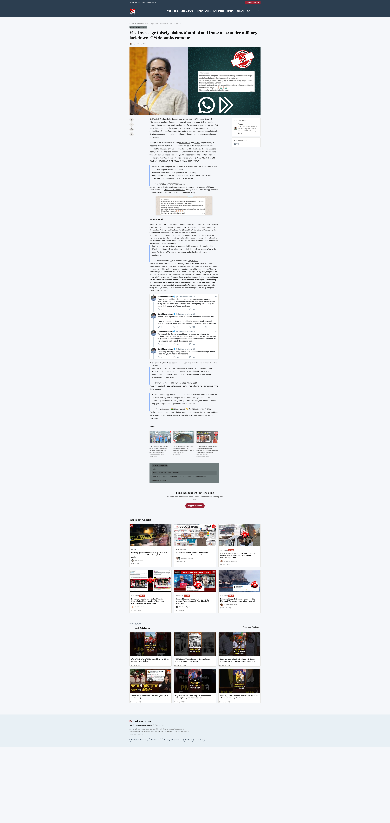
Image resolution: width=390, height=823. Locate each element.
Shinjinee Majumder (185, 607)
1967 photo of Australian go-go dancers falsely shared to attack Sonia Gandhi (192, 660)
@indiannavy (167, 404)
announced (187, 119)
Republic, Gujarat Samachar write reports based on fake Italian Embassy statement (239, 697)
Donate (240, 11)
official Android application (174, 190)
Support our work (253, 2)
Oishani (183, 558)
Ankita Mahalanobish (230, 604)
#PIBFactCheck (184, 398)
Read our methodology (159, 480)
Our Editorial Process (138, 740)
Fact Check (139, 24)
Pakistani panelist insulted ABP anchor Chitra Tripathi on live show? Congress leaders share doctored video (147, 601)
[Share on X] (131, 124)
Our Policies (155, 740)
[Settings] (259, 11)
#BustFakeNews (167, 377)
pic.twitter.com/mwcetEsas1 (184, 404)
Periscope (163, 230)
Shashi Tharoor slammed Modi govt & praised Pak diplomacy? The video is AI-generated (193, 601)
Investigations (204, 11)
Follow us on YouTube (252, 627)
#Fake (203, 398)
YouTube (174, 230)
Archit (135, 44)
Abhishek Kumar (140, 607)
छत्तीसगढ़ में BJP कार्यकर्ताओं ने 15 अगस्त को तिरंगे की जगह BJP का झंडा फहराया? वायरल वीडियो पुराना (149, 660)
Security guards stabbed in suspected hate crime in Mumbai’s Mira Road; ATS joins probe (149, 555)
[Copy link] (131, 134)
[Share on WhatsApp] (131, 129)
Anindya (190, 558)
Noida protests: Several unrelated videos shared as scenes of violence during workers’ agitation (237, 555)
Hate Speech (218, 11)
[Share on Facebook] (131, 120)
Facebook (186, 143)
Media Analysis (187, 11)
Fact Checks (172, 11)
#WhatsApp (164, 395)
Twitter (197, 143)
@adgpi (159, 404)
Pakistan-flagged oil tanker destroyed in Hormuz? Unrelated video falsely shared (237, 600)
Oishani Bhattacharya (230, 561)
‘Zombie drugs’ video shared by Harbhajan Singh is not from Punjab (149, 697)
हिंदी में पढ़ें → (237, 144)
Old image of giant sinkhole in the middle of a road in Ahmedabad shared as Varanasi (183, 449)
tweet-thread (191, 233)
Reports (230, 11)
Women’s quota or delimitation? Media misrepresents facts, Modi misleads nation (194, 554)
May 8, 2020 (182, 184)
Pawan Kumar (139, 560)
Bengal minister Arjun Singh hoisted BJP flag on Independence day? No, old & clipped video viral (237, 660)
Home (131, 24)
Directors (200, 740)
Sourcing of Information (172, 740)
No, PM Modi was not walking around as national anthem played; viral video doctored (193, 697)
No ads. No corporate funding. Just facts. (145, 2)
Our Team (188, 740)
